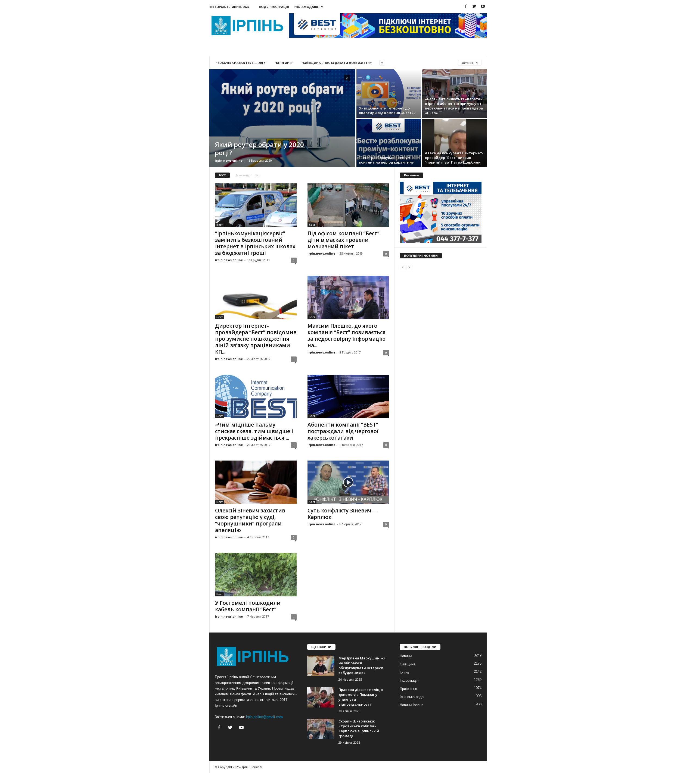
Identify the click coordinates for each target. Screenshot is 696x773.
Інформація (409, 680)
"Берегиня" (284, 63)
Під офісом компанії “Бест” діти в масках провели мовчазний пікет (343, 240)
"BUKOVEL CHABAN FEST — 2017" (241, 63)
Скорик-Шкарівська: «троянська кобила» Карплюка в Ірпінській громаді (358, 728)
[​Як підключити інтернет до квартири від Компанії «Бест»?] (388, 93)
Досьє (288, 50)
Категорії (258, 50)
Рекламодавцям (309, 7)
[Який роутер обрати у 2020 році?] (282, 118)
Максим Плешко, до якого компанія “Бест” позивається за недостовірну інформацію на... (346, 335)
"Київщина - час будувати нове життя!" (337, 63)
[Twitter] (474, 7)
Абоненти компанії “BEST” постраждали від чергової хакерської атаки (342, 431)
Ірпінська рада (412, 697)
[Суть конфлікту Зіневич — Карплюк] (348, 482)
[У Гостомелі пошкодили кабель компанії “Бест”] (256, 574)
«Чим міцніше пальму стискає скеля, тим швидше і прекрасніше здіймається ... (254, 431)
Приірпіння (408, 689)
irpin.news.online (229, 160)
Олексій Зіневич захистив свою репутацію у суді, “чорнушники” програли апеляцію (250, 520)
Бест (219, 225)
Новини (227, 50)
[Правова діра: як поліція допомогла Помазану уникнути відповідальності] (320, 697)
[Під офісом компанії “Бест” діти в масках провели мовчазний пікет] (348, 205)
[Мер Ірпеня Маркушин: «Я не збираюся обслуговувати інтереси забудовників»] (320, 666)
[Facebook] (466, 7)
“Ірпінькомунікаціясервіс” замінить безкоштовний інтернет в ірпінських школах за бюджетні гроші (255, 243)
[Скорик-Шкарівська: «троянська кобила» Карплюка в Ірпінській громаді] (320, 729)
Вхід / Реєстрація (274, 7)
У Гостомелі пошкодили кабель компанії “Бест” (248, 606)
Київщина (407, 664)
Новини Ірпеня (411, 705)
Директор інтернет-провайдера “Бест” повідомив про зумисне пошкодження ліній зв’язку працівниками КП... (256, 338)
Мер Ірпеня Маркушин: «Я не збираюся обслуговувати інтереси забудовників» (362, 665)
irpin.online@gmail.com (264, 717)
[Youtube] (483, 7)
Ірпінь (404, 672)
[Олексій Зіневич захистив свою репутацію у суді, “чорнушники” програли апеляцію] (256, 482)
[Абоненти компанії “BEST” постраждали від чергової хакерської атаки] (348, 396)
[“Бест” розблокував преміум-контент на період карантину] (388, 143)
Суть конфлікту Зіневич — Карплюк (342, 514)
